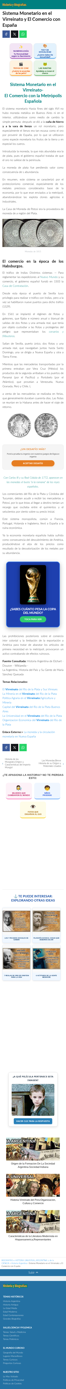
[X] (14, 34)
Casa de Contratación (15, 286)
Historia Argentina (11, 1301)
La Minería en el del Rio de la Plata (29, 694)
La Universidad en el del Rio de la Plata (32, 716)
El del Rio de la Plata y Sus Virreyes (30, 689)
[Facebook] (6, 34)
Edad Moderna (10, 1312)
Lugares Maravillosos (12, 1356)
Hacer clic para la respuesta (33, 1121)
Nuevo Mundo (49, 277)
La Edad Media (10, 1308)
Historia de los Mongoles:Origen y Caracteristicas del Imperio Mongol (17, 763)
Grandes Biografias (12, 1319)
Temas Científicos (11, 1336)
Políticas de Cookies (12, 1384)
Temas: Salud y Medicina (14, 1332)
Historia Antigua (10, 1305)
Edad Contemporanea (13, 1315)
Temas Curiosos (10, 1360)
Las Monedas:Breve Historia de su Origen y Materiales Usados (50, 763)
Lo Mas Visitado (10, 1377)
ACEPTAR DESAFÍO (33, 463)
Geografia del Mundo (13, 1353)
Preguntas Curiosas (12, 1363)
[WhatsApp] (23, 34)
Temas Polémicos (11, 1339)
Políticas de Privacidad (13, 1380)
